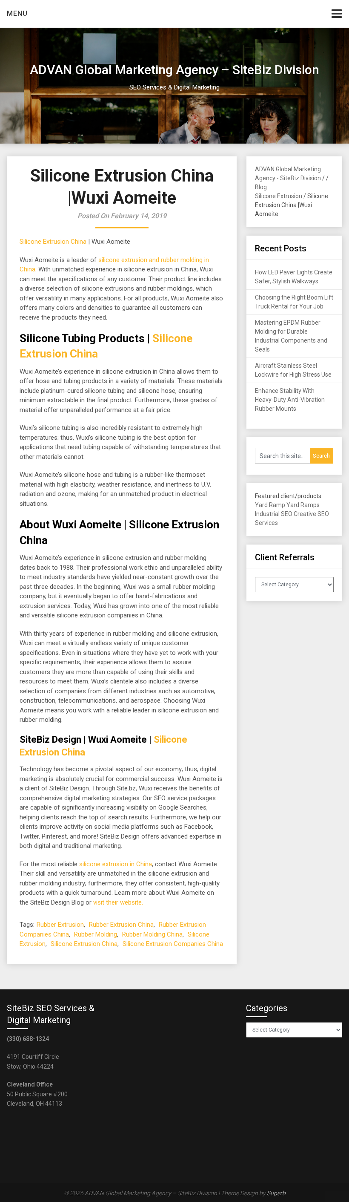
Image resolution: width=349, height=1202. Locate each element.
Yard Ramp (270, 505)
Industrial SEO (273, 513)
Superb (276, 1193)
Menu (17, 13)
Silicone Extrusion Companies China (173, 944)
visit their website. (118, 902)
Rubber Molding (95, 934)
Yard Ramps (303, 505)
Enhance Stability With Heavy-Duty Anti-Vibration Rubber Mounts (290, 399)
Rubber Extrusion (60, 924)
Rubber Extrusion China (121, 924)
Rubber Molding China (152, 934)
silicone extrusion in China (115, 864)
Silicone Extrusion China (53, 241)
